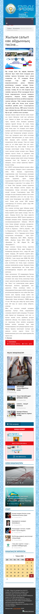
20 (18, 572)
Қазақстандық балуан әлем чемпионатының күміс (21, 514)
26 (14, 576)
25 (11, 576)
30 (31, 576)
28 (22, 576)
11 (11, 569)
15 (27, 569)
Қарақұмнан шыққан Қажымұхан (19, 522)
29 (27, 576)
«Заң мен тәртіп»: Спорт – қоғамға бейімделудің (21, 545)
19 (14, 572)
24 (7, 576)
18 (11, 572)
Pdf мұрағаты (21, 457)
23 (31, 572)
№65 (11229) (19, 443)
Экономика (12, 341)
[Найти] (32, 19)
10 (7, 569)
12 (14, 569)
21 (22, 572)
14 (22, 569)
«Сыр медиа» (17, 608)
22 (27, 572)
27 (18, 576)
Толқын (19, 8)
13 (18, 569)
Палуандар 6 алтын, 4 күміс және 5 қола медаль (21, 529)
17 (7, 572)
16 (31, 569)
